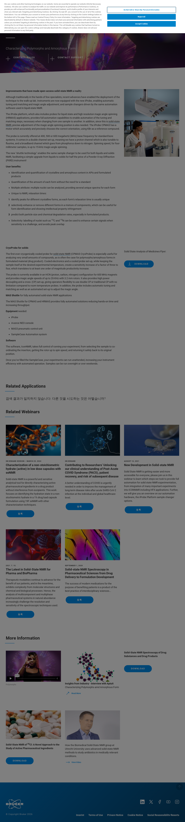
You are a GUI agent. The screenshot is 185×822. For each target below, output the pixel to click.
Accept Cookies (141, 24)
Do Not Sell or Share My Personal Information (142, 10)
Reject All (141, 17)
